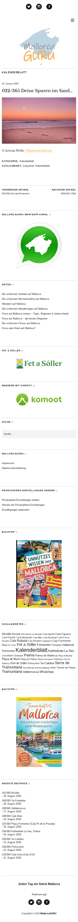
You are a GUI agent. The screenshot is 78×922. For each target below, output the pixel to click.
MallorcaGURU (48, 913)
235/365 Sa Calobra (12, 839)
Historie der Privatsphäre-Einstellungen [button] (23, 504)
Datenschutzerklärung (14, 468)
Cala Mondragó (50, 637)
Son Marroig (28, 668)
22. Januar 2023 (10, 83)
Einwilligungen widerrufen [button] (15, 509)
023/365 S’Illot (64, 192)
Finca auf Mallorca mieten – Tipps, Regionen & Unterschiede (35, 313)
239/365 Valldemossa (13, 808)
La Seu (69, 651)
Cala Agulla (49, 634)
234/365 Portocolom (13, 846)
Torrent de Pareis (66, 667)
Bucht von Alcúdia (34, 634)
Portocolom (34, 663)
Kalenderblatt (14, 72)
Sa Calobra (47, 663)
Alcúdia (6, 633)
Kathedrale (55, 651)
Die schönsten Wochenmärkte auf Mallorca (25, 299)
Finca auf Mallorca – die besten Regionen (24, 318)
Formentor (44, 644)
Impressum (8, 463)
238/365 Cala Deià (12, 816)
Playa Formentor (45, 659)
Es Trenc (12, 645)
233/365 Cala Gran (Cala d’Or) (18, 854)
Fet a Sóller (26, 644)
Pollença (58, 659)
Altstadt (16, 634)
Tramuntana (12, 671)
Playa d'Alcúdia (65, 655)
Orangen (18, 655)
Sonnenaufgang (42, 668)
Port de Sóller (18, 663)
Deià (4, 645)
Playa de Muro (11, 659)
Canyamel (28, 165)
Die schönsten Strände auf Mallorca (21, 294)
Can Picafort (34, 641)
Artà (23, 634)
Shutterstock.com (39, 150)
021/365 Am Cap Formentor (15, 192)
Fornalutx (56, 645)
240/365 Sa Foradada (13, 800)
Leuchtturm (7, 655)
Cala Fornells (9, 637)
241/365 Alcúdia (10, 792)
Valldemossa (31, 671)
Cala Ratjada (18, 640)
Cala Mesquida (24, 637)
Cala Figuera (63, 633)
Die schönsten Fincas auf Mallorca (21, 323)
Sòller (53, 667)
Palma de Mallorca (46, 655)
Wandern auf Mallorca (14, 303)
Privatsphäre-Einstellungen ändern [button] (20, 500)
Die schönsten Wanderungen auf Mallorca (25, 308)
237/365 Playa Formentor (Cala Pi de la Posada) (28, 823)
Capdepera (47, 641)
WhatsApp (47, 671)
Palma (29, 655)
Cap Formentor (62, 640)
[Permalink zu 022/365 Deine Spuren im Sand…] (39, 142)
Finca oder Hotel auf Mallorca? (18, 328)
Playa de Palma (29, 659)
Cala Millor (37, 637)
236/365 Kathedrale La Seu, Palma (21, 831)
